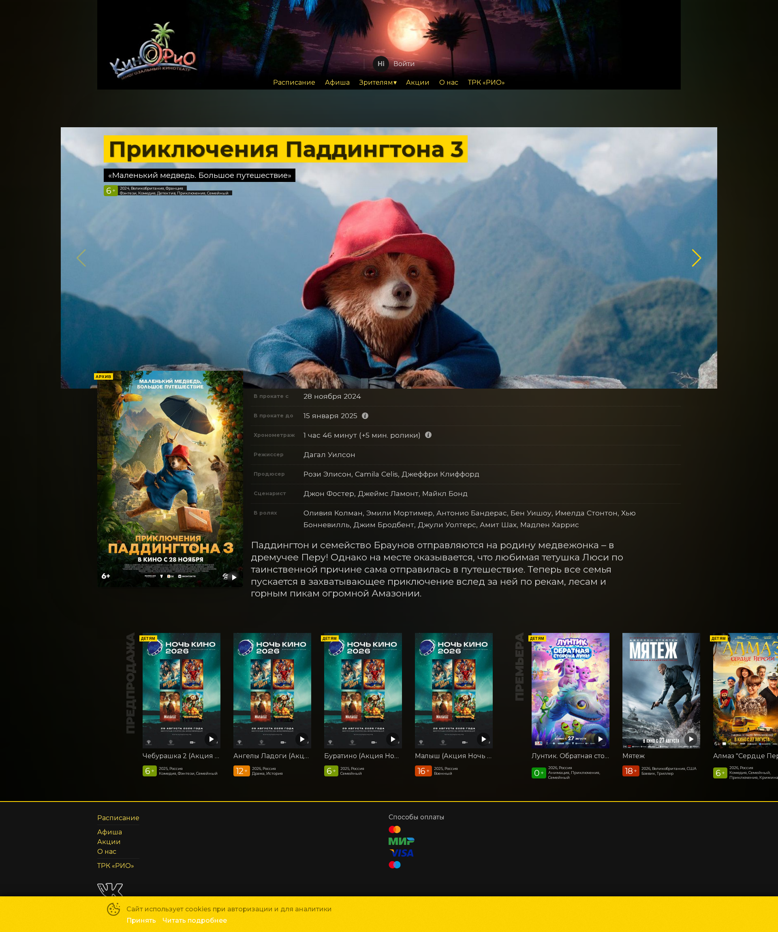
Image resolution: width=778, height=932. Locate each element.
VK (110, 890)
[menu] (389, 82)
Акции (418, 82)
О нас (448, 82)
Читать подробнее (194, 920)
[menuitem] (294, 82)
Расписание (294, 82)
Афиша (337, 82)
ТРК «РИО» (486, 82)
